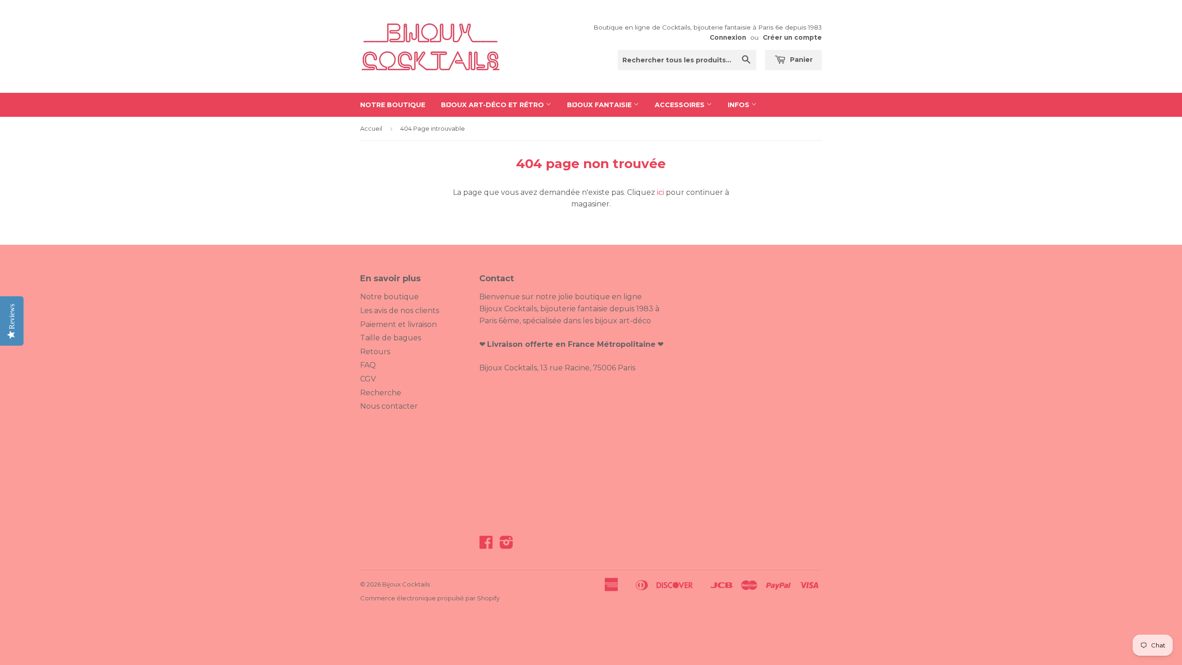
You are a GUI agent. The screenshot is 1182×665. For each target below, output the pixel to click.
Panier (800, 59)
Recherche (380, 392)
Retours (375, 351)
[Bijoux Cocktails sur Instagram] (506, 545)
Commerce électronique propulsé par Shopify (430, 598)
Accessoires (680, 105)
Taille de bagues (390, 337)
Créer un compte (792, 37)
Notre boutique (392, 105)
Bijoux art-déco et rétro (493, 105)
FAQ (368, 365)
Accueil (371, 128)
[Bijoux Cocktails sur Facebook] (486, 545)
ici (660, 192)
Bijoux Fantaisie (600, 105)
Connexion (728, 37)
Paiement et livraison (398, 324)
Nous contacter (389, 406)
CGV (368, 379)
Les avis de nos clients (399, 310)
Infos (739, 105)
